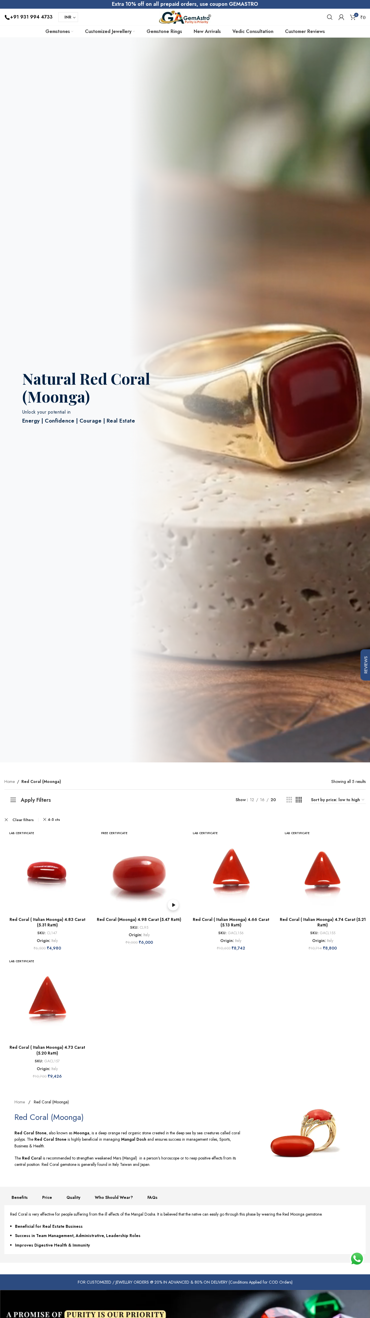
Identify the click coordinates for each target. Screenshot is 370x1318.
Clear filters (23, 820)
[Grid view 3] (289, 799)
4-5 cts (54, 819)
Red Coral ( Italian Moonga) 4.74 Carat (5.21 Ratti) (323, 922)
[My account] (341, 17)
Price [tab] (47, 1197)
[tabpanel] (185, 1229)
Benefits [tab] (20, 1197)
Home (9, 781)
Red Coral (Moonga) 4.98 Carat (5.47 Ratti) (139, 919)
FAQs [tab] (152, 1197)
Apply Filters (36, 800)
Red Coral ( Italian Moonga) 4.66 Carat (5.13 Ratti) (231, 922)
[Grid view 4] (299, 799)
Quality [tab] (73, 1197)
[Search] (330, 17)
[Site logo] (185, 16)
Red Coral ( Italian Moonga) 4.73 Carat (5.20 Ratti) (47, 1050)
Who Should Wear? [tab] (114, 1197)
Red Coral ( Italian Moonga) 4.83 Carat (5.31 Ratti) (47, 922)
